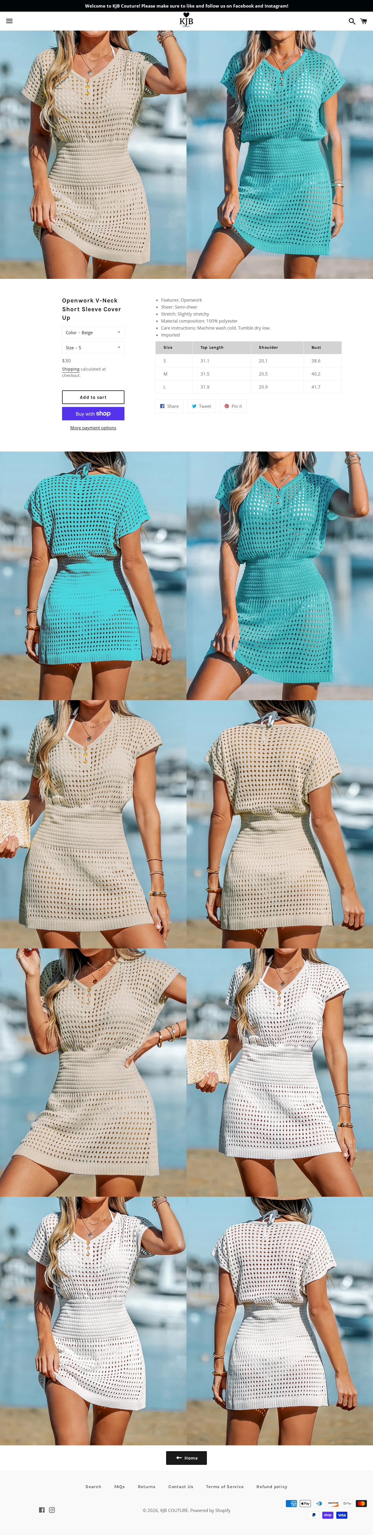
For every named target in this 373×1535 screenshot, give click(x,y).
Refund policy (272, 1486)
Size (70, 347)
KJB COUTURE (174, 1510)
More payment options (93, 428)
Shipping (71, 369)
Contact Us (180, 1486)
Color (71, 332)
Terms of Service (225, 1486)
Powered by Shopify (210, 1510)
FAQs (119, 1486)
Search (93, 1486)
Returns (147, 1486)
